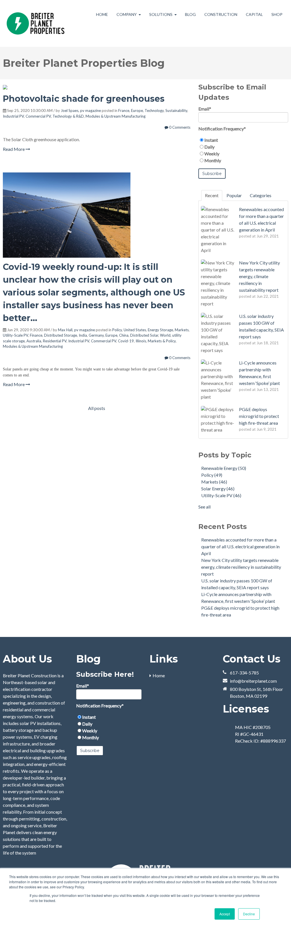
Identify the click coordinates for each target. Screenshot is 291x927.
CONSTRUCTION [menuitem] (220, 14)
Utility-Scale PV (15, 335)
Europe (137, 110)
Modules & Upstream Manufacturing (116, 116)
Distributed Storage (60, 335)
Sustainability (176, 110)
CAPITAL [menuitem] (254, 14)
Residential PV (54, 341)
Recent (212, 195)
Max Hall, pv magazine (76, 330)
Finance (36, 335)
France (123, 110)
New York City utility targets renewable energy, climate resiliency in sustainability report (241, 566)
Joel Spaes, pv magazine (81, 110)
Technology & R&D (68, 116)
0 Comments (179, 127)
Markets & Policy (162, 341)
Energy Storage (160, 330)
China (123, 335)
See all (204, 506)
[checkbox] (243, 150)
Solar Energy (217, 488)
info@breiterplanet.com (253, 681)
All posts (96, 408)
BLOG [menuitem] (190, 14)
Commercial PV (38, 116)
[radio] (243, 140)
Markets (182, 330)
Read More (14, 149)
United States (135, 330)
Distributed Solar (144, 335)
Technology (154, 110)
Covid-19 (126, 341)
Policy (117, 330)
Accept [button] (224, 913)
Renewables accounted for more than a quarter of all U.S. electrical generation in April (240, 546)
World (165, 335)
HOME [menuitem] (102, 14)
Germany (96, 335)
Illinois (141, 341)
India (83, 335)
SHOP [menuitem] (276, 14)
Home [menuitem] (159, 675)
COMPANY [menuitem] (127, 14)
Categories (260, 195)
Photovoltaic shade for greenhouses (84, 98)
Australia (33, 341)
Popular (234, 195)
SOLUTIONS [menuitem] (160, 14)
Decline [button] (249, 913)
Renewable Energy (223, 468)
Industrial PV (13, 116)
